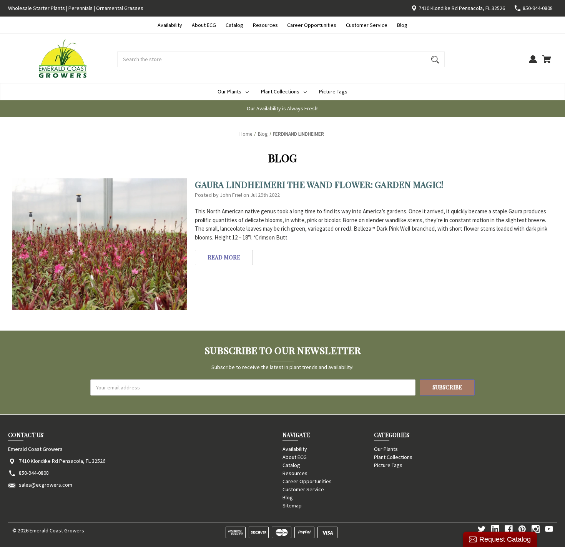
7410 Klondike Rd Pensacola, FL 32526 (462, 8)
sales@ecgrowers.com (45, 484)
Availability (170, 25)
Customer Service (366, 25)
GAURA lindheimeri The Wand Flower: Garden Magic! (319, 184)
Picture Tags (333, 91)
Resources (265, 25)
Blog (402, 25)
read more (224, 257)
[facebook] (509, 529)
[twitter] (482, 529)
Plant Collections (280, 91)
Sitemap (292, 505)
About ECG (204, 25)
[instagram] (536, 529)
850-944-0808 (538, 8)
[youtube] (549, 529)
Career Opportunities (311, 25)
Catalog (234, 25)
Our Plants (229, 91)
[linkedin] (495, 529)
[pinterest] (522, 529)
